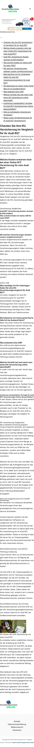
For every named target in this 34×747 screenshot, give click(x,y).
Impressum (17, 730)
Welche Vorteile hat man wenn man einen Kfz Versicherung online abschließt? (18, 97)
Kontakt (17, 721)
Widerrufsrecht (17, 727)
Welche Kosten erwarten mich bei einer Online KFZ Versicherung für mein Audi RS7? (17, 51)
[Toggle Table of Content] (1, 38)
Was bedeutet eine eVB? (13, 92)
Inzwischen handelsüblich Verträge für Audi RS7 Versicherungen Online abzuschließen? (18, 106)
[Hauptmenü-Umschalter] (30, 8)
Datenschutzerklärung (17, 724)
